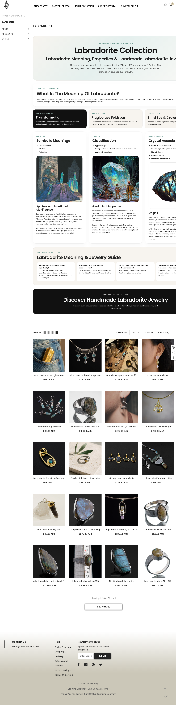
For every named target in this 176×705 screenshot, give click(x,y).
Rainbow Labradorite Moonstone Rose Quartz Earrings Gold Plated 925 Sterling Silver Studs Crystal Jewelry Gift (158, 375)
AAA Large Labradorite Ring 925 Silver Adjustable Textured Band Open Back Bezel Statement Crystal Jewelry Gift (49, 581)
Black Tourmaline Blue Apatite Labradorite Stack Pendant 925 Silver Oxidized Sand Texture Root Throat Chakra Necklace (85, 375)
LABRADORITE (18, 15)
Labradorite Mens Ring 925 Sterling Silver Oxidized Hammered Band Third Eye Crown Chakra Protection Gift (158, 529)
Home (5, 15)
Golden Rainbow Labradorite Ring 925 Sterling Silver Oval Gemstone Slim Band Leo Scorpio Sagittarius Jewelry (85, 478)
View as (37, 332)
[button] (15, 29)
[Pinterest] (93, 664)
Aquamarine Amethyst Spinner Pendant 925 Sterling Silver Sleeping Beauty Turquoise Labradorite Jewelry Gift (121, 529)
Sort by (148, 332)
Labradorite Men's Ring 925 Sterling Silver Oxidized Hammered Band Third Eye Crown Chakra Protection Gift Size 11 (158, 581)
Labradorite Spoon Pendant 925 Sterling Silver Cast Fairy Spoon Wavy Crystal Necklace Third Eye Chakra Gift (122, 375)
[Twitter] (100, 664)
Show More (103, 606)
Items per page (119, 332)
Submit (102, 656)
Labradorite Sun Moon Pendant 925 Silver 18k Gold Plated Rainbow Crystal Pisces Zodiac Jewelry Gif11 (49, 478)
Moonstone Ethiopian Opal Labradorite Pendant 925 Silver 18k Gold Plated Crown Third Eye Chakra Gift (157, 426)
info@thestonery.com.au (26, 646)
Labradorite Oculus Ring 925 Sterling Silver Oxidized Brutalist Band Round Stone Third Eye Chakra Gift (85, 426)
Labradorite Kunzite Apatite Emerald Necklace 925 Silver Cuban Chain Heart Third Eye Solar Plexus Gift (157, 478)
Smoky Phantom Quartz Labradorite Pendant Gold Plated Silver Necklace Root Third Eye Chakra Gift (49, 529)
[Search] (165, 5)
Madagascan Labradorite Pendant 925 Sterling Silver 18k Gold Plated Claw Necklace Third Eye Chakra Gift (121, 478)
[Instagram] (86, 664)
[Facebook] (78, 664)
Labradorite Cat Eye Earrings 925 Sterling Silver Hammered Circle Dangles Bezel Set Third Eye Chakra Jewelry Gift (122, 426)
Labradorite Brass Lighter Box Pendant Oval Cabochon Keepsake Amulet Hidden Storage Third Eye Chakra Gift (49, 375)
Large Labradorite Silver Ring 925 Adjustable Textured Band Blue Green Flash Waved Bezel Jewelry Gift (85, 529)
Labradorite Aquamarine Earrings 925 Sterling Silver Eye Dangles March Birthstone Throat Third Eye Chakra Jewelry (49, 426)
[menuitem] (15, 29)
